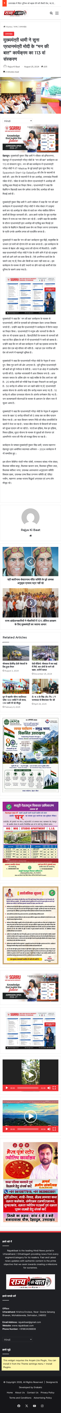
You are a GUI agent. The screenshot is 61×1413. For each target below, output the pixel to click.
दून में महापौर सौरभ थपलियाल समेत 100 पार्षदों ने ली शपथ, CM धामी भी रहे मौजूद (14, 699)
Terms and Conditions (20, 1397)
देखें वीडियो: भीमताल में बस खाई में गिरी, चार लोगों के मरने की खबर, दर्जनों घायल (44, 666)
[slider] (27, 1088)
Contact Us (32, 1392)
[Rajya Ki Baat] (15, 13)
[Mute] (49, 1088)
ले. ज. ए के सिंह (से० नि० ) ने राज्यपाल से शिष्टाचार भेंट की (44, 698)
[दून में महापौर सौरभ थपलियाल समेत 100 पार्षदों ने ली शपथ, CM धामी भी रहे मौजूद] (16, 686)
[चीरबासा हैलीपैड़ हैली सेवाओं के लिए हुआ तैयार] (16, 653)
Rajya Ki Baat (14, 66)
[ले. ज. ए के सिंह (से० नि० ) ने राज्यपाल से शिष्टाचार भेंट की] (45, 686)
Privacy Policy (47, 1392)
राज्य (15, 26)
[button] (30, 1075)
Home (8, 26)
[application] (30, 1075)
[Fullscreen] (54, 1088)
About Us (20, 1392)
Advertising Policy (43, 1397)
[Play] (6, 1088)
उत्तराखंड (22, 26)
